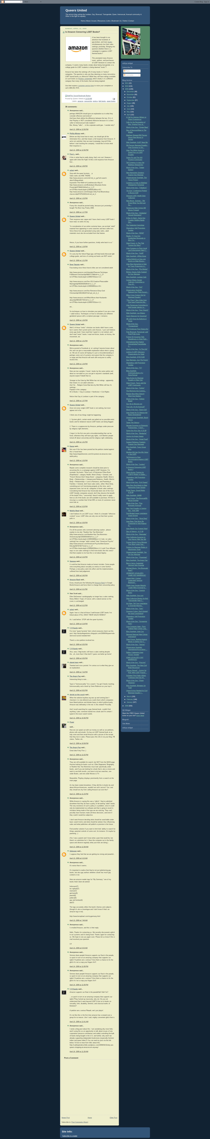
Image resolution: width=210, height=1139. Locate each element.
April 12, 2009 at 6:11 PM (78, 589)
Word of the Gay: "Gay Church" (137, 310)
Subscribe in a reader (69, 1136)
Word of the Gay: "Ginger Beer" (137, 127)
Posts (127, 71)
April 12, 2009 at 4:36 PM (79, 523)
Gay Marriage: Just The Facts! (137, 360)
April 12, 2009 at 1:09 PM (79, 166)
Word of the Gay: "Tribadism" (136, 188)
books (110, 42)
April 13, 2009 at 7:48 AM (79, 920)
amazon (80, 101)
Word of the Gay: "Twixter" (135, 644)
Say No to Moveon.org (134, 404)
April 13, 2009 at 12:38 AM (79, 847)
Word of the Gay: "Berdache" (136, 433)
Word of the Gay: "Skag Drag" (136, 518)
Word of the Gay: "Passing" (136, 662)
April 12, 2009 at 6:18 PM (79, 624)
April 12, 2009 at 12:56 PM (79, 150)
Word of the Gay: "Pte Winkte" (137, 269)
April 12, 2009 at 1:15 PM (79, 198)
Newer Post (66, 1118)
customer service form (86, 86)
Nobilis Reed (74, 511)
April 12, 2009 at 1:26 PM (79, 320)
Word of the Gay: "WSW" (135, 233)
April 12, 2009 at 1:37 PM (79, 401)
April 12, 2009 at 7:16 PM (79, 672)
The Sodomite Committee (135, 225)
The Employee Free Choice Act (137, 329)
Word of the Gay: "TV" (134, 368)
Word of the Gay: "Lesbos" (135, 464)
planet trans (74, 662)
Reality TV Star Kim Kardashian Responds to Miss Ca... (135, 238)
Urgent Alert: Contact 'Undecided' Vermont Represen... (134, 580)
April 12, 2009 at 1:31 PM (79, 341)
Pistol (72, 722)
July (128, 106)
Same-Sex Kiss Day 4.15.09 (136, 431)
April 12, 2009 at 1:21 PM (79, 260)
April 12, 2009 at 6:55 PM (79, 644)
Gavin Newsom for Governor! (136, 316)
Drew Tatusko (75, 264)
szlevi (72, 170)
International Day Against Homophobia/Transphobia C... (136, 344)
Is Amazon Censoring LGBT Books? (82, 32)
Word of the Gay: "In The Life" (137, 349)
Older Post (113, 1118)
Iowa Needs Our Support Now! (137, 529)
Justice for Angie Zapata (134, 436)
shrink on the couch (77, 695)
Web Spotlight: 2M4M (133, 495)
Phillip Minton (75, 133)
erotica (95, 101)
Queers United (76, 10)
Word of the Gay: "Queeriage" (136, 557)
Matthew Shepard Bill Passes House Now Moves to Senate (136, 137)
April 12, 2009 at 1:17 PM (79, 212)
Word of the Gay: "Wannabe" (136, 534)
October (130, 97)
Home (90, 1118)
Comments (129, 75)
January (130, 702)
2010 (127, 86)
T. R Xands (74, 628)
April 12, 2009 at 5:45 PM (79, 575)
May (128, 112)
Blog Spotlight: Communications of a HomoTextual (134, 373)
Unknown (73, 851)
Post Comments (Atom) (79, 1122)
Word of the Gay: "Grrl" (134, 287)
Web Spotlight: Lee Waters (135, 313)
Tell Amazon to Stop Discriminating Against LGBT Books (137, 459)
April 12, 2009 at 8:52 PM (79, 690)
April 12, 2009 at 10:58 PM (79, 743)
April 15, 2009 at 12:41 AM (79, 1022)
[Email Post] (113, 99)
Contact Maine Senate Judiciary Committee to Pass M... (135, 282)
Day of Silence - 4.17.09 (134, 531)
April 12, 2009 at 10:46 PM (79, 718)
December (130, 92)
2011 (127, 83)
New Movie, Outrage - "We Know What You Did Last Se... (136, 203)
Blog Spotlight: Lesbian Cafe (136, 277)
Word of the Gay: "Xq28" (135, 253)
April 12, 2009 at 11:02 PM (79, 755)
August (129, 103)
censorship (88, 101)
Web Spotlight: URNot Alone (136, 256)
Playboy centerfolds (85, 79)
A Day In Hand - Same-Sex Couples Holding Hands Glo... (135, 220)
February (130, 699)
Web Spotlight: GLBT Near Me (137, 142)
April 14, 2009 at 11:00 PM (79, 966)
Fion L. (72, 154)
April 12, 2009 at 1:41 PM (79, 442)
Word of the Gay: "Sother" (135, 388)
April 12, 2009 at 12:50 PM (79, 129)
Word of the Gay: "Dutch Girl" (136, 410)
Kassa (72, 446)
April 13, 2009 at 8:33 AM (79, 948)
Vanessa (73, 561)
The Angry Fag (75, 676)
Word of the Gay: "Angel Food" (137, 439)
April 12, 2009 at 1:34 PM (79, 364)
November (130, 94)
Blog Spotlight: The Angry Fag (136, 560)
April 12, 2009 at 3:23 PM (79, 506)
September (131, 100)
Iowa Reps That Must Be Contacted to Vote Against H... (136, 524)
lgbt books (102, 101)
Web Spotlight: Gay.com (134, 595)
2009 (127, 89)
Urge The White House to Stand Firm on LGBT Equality (135, 152)
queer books (111, 101)
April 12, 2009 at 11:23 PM (79, 794)
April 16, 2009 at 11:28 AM (79, 1051)
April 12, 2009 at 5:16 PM (79, 557)
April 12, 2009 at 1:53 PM (79, 460)
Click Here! (140, 715)
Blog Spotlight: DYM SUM (135, 357)
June (129, 109)
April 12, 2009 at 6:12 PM (79, 605)
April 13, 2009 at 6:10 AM (79, 858)
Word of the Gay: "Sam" (134, 608)
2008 (127, 706)
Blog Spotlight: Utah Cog (135, 631)
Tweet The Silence (132, 423)
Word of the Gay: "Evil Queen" (137, 482)
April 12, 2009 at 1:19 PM (79, 246)
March (129, 696)
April (128, 115)
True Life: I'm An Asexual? (135, 407)
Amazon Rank (75, 580)
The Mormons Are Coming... (136, 391)
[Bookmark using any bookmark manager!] (78, 96)
